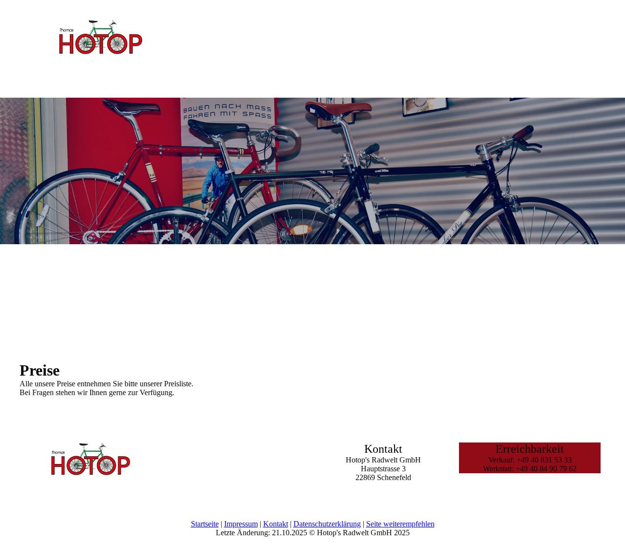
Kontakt (275, 524)
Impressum (241, 524)
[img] (100, 53)
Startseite (205, 524)
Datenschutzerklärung (327, 524)
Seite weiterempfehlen (400, 524)
